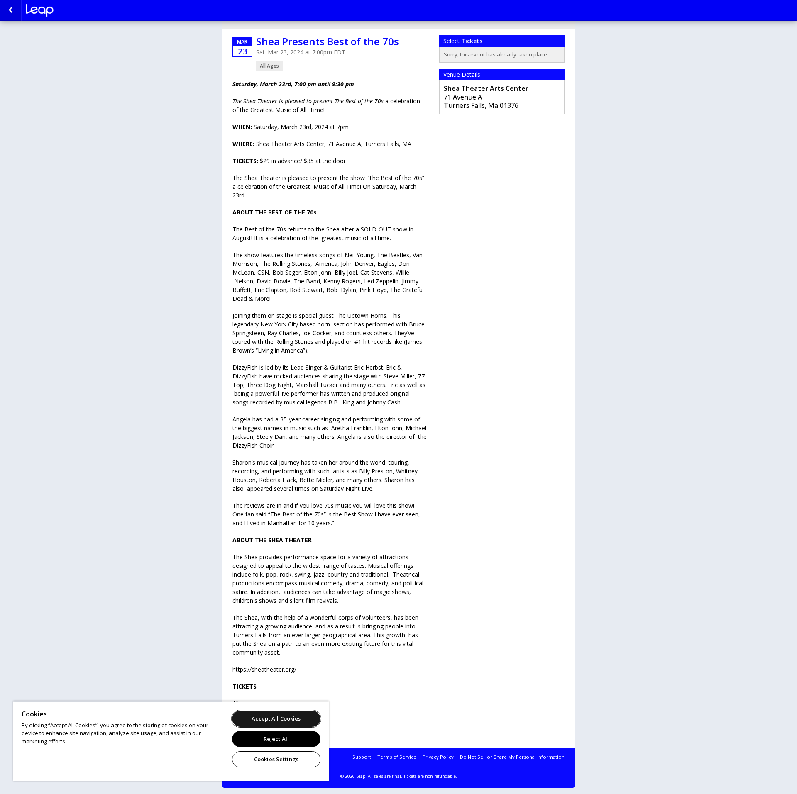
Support (361, 757)
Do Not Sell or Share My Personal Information (512, 757)
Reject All (276, 739)
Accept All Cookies (276, 718)
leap (67, 10)
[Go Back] (10, 10)
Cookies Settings (276, 759)
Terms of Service (396, 757)
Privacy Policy (438, 757)
